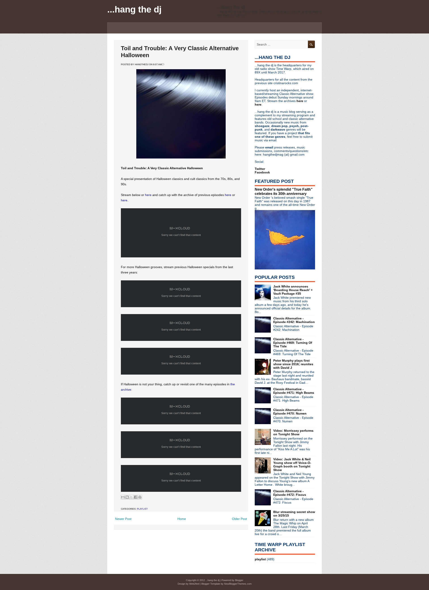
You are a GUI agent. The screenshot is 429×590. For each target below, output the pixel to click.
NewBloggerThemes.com (238, 583)
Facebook (262, 172)
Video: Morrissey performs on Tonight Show (293, 432)
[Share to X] (131, 497)
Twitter (260, 169)
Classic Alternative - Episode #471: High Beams (293, 390)
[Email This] (123, 497)
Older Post (239, 519)
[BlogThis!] (127, 497)
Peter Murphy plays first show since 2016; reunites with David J (293, 364)
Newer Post (123, 519)
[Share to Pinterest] (140, 497)
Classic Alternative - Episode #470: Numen (290, 411)
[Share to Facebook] (135, 497)
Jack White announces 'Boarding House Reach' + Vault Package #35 (293, 290)
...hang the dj (134, 9)
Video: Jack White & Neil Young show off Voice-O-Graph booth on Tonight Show (292, 464)
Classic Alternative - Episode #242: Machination (294, 320)
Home (181, 519)
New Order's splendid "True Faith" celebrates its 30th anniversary (284, 191)
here (148, 195)
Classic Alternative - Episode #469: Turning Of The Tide (292, 342)
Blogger (239, 580)
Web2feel (194, 583)
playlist (142, 509)
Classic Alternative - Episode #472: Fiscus (289, 492)
